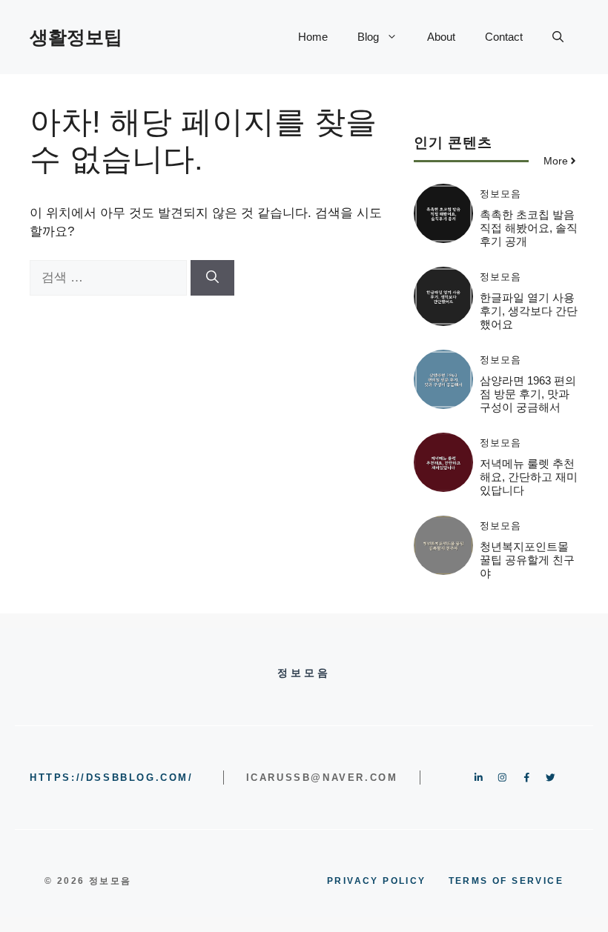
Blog (368, 36)
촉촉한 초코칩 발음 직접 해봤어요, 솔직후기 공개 (529, 227)
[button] (558, 37)
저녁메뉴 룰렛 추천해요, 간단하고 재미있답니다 (529, 476)
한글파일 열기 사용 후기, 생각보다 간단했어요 (529, 310)
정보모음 (500, 194)
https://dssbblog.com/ (112, 777)
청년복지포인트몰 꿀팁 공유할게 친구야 (527, 559)
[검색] (212, 278)
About (441, 36)
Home (313, 36)
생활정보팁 (76, 37)
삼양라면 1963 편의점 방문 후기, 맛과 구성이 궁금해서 (528, 393)
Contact (504, 36)
